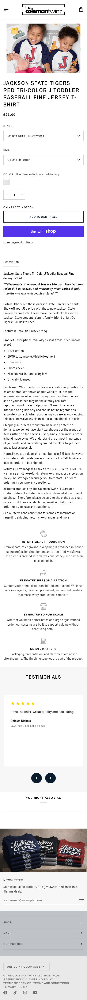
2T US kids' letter (19, 160)
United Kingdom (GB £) (24, 966)
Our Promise (13, 944)
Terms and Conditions (51, 983)
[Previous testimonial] (36, 778)
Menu (7, 933)
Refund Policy (15, 979)
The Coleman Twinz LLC (24, 975)
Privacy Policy (15, 986)
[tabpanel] (43, 395)
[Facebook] (5, 993)
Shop (7, 922)
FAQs (56, 975)
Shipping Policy (41, 979)
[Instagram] (25, 993)
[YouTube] (35, 993)
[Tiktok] (15, 993)
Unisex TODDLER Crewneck (26, 136)
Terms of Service (17, 983)
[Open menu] (9, 9)
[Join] (80, 899)
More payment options (18, 242)
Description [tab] (11, 262)
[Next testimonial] (50, 778)
